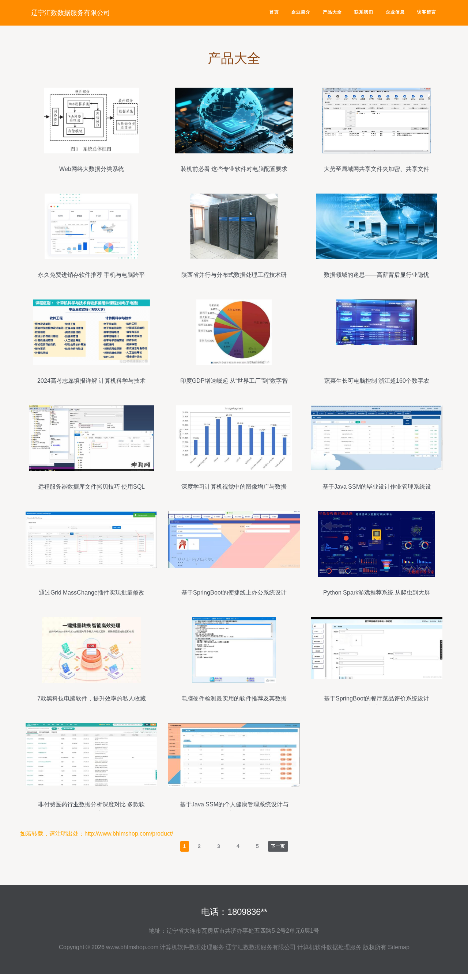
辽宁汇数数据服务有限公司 (70, 12)
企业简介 (300, 12)
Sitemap (399, 947)
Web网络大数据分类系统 (91, 169)
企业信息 (395, 12)
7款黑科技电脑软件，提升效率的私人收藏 (91, 698)
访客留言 (426, 12)
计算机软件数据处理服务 (192, 947)
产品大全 (332, 12)
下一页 (278, 846)
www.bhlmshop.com (132, 947)
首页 (274, 12)
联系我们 (363, 12)
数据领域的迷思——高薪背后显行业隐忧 (376, 275)
